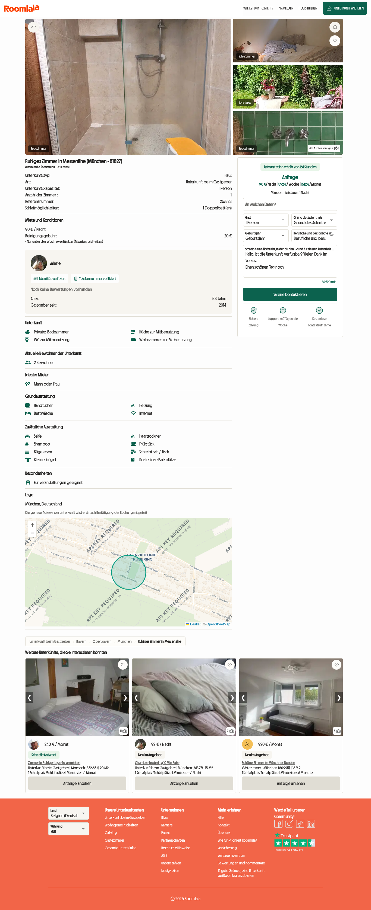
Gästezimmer (114, 840)
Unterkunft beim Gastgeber (125, 817)
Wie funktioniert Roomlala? (237, 840)
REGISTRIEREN (308, 8)
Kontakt (223, 825)
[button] (32, 525)
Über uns (224, 833)
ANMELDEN (286, 8)
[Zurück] (33, 34)
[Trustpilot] (294, 849)
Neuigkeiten (170, 871)
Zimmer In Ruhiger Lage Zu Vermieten (54, 763)
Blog (164, 817)
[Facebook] (278, 824)
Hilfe (221, 817)
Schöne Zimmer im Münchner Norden (268, 763)
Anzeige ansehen (77, 783)
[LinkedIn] (311, 824)
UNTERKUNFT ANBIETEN (349, 8)
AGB (164, 855)
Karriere (166, 825)
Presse (165, 833)
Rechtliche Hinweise (175, 848)
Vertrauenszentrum (231, 855)
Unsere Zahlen (171, 863)
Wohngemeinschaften (121, 825)
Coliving (111, 833)
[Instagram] (289, 824)
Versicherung (227, 848)
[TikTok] (300, 824)
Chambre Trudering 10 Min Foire (157, 763)
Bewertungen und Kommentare (241, 863)
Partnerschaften (173, 840)
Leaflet (194, 624)
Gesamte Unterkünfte (120, 848)
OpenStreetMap (218, 624)
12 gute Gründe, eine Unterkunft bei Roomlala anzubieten (241, 873)
